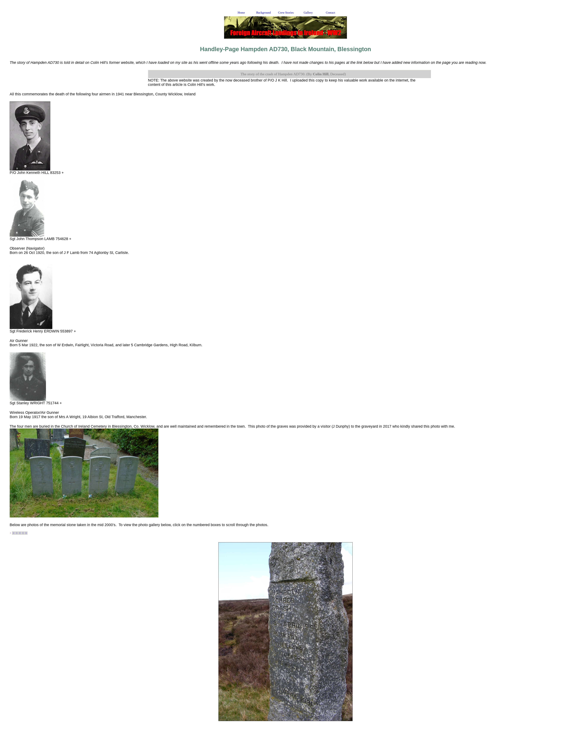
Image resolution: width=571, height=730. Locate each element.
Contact (330, 12)
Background (263, 12)
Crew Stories (286, 12)
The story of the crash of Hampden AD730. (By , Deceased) (293, 74)
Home (241, 12)
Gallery (308, 12)
